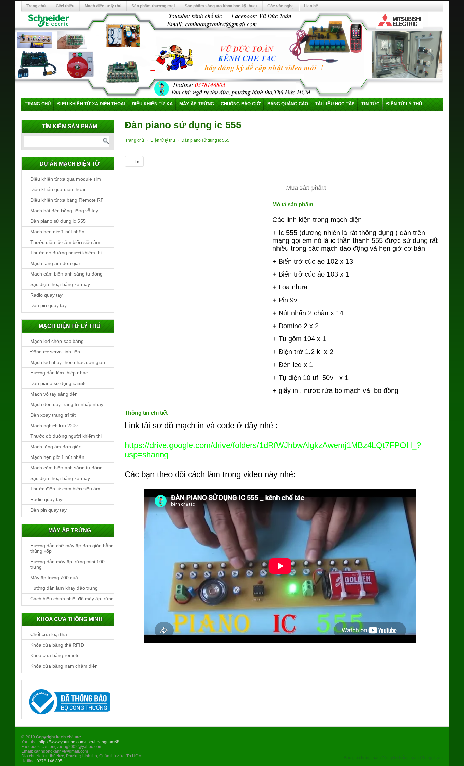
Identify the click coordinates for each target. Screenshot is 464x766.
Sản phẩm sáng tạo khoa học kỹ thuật (221, 6)
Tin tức (370, 103)
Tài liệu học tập (335, 103)
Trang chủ (36, 6)
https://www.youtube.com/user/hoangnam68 (79, 741)
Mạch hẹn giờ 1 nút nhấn (57, 231)
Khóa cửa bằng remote (55, 655)
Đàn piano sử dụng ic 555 (58, 221)
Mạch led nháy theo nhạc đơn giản (67, 362)
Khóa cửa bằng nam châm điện (64, 666)
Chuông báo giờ (241, 103)
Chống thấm (431, 757)
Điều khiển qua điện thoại (57, 189)
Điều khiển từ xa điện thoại (91, 103)
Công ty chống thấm (400, 757)
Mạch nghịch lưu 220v (54, 425)
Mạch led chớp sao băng (57, 341)
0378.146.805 (50, 761)
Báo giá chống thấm (362, 757)
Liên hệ (311, 6)
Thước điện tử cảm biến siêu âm (65, 242)
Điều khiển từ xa (152, 103)
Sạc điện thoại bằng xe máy (60, 284)
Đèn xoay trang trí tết (53, 415)
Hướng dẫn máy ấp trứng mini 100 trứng (67, 564)
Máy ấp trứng (196, 103)
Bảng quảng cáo (287, 103)
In (137, 161)
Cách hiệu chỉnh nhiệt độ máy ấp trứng (72, 598)
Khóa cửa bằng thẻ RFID (57, 645)
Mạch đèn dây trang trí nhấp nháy (66, 404)
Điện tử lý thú (404, 103)
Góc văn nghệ (280, 6)
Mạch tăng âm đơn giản (56, 263)
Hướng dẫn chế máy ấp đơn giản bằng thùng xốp (72, 548)
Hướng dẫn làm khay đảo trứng (64, 588)
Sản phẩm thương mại (153, 6)
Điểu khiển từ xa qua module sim (65, 179)
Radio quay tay (46, 295)
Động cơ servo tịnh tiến (55, 351)
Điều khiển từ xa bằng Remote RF (67, 200)
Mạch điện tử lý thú (103, 6)
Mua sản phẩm (306, 187)
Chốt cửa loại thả (48, 634)
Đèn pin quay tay (48, 305)
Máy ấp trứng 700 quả (54, 577)
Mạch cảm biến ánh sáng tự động (66, 274)
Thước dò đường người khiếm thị (66, 252)
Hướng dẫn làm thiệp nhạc (59, 373)
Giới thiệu (65, 6)
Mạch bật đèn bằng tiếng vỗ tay (64, 210)
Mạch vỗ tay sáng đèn (54, 394)
